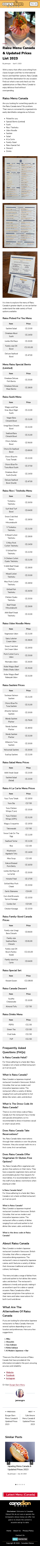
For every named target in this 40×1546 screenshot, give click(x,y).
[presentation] (20, 1452)
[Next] (31, 1462)
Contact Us (20, 1535)
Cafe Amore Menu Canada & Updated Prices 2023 (28, 1418)
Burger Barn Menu (17, 1385)
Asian (5, 43)
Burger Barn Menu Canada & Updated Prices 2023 (11, 1418)
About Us (17, 1531)
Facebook (10, 1375)
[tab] (15, 1484)
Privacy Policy (28, 1531)
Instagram (10, 1378)
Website (10, 1372)
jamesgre (8, 64)
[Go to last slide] (8, 1462)
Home (9, 1531)
